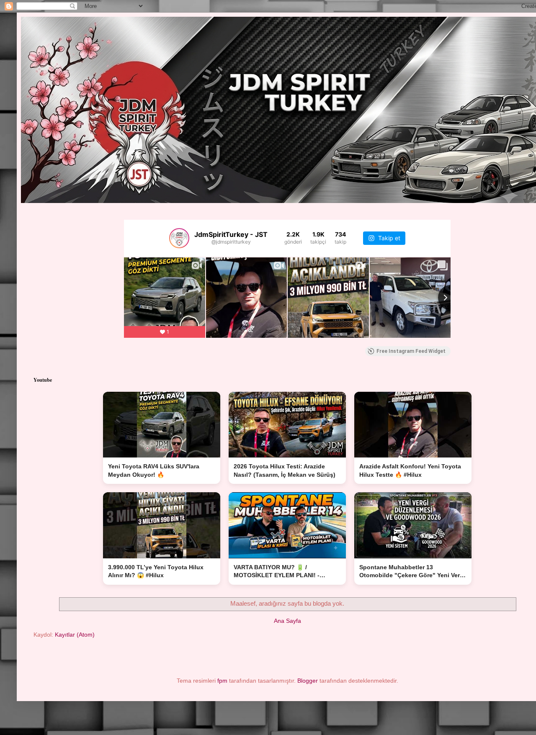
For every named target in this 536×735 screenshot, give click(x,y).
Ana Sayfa (287, 620)
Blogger (307, 680)
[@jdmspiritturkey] (179, 238)
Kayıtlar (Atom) (75, 634)
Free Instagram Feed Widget (411, 351)
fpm (222, 680)
